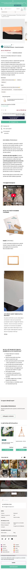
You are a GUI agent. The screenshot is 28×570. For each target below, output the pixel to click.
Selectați (8, 449)
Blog (14, 532)
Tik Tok (21, 457)
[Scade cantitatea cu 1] (2, 110)
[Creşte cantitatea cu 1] (5, 110)
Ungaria (17, 544)
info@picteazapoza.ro (9, 506)
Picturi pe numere (7, 162)
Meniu (1, 9)
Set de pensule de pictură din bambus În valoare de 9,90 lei (15, 100)
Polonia (4, 548)
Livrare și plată (5, 105)
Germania (5, 550)
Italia (16, 548)
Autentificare (18, 8)
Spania (16, 550)
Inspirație (3, 517)
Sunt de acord (13, 567)
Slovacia (5, 546)
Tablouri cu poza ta (5, 515)
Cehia (4, 544)
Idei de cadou (17, 517)
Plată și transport (5, 525)
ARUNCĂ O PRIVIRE (18, 5)
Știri (14, 515)
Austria (16, 552)
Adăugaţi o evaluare (8, 416)
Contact (3, 527)
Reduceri (16, 513)
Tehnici (2, 513)
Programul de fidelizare (19, 526)
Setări (13, 562)
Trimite (14, 493)
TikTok (5, 334)
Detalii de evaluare (17, 52)
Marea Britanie (6, 552)
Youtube (24, 457)
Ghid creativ (4, 532)
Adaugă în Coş (14, 122)
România (17, 546)
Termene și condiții (5, 523)
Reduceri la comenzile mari (19, 523)
